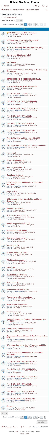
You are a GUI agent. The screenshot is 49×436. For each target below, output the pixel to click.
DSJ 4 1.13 (11, 267)
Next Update (11, 62)
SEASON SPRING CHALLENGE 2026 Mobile (24, 79)
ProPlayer (18, 269)
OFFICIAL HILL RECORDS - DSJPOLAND (22, 40)
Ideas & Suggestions (19, 65)
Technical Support (18, 219)
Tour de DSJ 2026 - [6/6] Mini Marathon (22, 101)
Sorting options (13, 245)
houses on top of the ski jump (18, 223)
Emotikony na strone (15, 175)
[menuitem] (6, 5)
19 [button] (41, 25)
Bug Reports (16, 195)
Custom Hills (16, 58)
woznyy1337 (18, 262)
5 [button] (36, 25)
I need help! (11, 153)
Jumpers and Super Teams (17, 253)
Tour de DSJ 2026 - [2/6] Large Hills (20, 123)
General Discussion (19, 178)
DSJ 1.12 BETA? (13, 282)
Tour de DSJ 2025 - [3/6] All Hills (19, 384)
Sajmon (17, 330)
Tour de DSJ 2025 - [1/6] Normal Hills (21, 399)
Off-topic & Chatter (18, 163)
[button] (22, 24)
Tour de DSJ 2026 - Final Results (19, 94)
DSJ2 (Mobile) (17, 36)
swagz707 (18, 154)
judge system (12, 192)
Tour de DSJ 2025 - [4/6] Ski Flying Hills (22, 377)
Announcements (18, 51)
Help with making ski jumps (17, 238)
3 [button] (31, 25)
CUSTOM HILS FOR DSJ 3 (17, 275)
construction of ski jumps (17, 231)
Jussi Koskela (19, 49)
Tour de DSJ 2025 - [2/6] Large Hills (20, 391)
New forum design (14, 312)
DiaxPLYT (18, 276)
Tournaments (17, 97)
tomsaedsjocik (19, 193)
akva (16, 56)
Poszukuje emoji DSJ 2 (16, 168)
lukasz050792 (19, 210)
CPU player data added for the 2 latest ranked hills (26, 146)
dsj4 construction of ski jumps (18, 216)
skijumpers (18, 217)
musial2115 (18, 64)
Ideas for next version (15, 208)
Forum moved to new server (18, 290)
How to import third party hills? (19, 55)
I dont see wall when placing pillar (20, 328)
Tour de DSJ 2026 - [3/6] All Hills (19, 116)
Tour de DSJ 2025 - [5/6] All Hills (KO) (21, 369)
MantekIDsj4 (18, 73)
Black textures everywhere (17, 304)
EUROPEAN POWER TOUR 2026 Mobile (22, 86)
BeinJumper (18, 299)
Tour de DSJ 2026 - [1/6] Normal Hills (21, 131)
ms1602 (17, 247)
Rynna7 (17, 306)
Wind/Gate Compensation (17, 260)
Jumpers (10, 406)
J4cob (16, 254)
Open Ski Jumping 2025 (16, 160)
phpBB (18, 431)
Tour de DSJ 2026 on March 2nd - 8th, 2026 (23, 138)
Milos (16, 162)
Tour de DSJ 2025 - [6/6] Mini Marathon (22, 362)
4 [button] (33, 25)
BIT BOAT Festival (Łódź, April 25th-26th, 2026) (25, 48)
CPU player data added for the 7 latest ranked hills (26, 345)
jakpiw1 (17, 34)
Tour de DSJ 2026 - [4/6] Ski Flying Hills (22, 109)
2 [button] (28, 25)
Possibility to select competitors (19, 297)
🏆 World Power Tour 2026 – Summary (22, 33)
